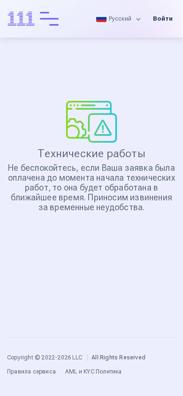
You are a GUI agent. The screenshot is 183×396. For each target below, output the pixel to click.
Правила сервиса (31, 371)
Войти (163, 18)
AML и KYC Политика (93, 371)
